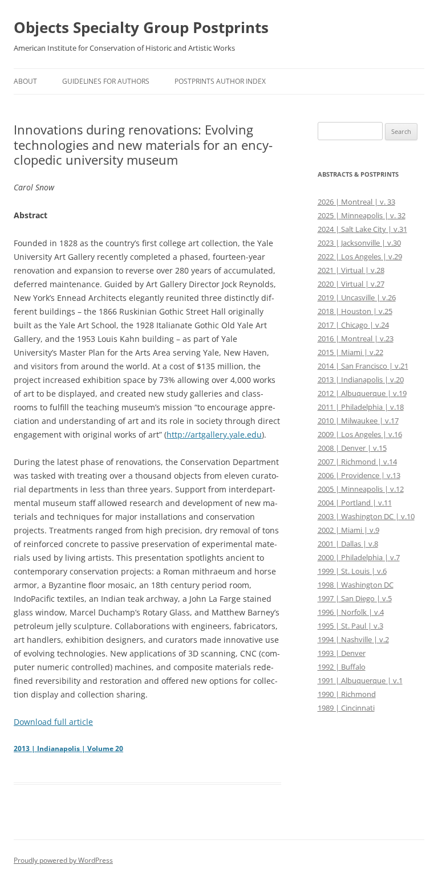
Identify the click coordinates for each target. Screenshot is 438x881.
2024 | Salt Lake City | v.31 (362, 229)
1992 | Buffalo (342, 667)
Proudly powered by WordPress (63, 860)
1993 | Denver (342, 653)
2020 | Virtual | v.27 (351, 284)
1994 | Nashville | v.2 (353, 639)
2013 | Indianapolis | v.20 (361, 379)
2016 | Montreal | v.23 (356, 338)
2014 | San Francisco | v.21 (363, 366)
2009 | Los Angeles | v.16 (360, 434)
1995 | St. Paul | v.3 (350, 626)
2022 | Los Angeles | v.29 (360, 256)
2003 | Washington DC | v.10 (366, 516)
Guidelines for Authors (105, 81)
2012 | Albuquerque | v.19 (362, 393)
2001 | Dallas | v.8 (348, 544)
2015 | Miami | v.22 (350, 352)
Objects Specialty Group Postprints (141, 27)
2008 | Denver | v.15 (352, 448)
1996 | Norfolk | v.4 (351, 612)
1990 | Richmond (347, 694)
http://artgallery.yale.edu (214, 434)
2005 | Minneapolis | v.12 (361, 489)
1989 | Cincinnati (346, 708)
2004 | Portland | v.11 (355, 502)
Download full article (53, 721)
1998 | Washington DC (356, 585)
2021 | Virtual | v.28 (351, 270)
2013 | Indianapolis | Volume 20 (68, 748)
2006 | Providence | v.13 (359, 475)
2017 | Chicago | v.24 (353, 325)
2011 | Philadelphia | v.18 (361, 407)
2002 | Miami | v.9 (348, 530)
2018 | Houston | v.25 (355, 311)
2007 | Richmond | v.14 (357, 461)
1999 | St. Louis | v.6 (352, 571)
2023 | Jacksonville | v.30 (359, 243)
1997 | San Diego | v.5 (355, 598)
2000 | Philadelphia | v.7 (359, 557)
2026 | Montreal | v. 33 (356, 202)
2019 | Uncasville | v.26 (357, 297)
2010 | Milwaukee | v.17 (358, 420)
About (25, 81)
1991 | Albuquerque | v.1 (360, 680)
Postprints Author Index (220, 81)
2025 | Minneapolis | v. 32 (361, 215)
